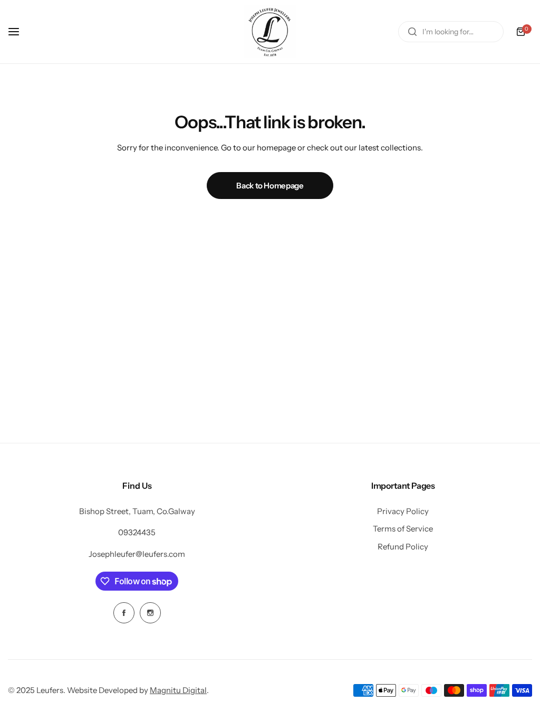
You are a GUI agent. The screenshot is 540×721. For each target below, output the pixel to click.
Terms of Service (403, 529)
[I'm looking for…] (412, 31)
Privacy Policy (403, 511)
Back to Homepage (269, 186)
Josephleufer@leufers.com (137, 554)
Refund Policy (403, 547)
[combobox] (451, 31)
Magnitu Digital (178, 690)
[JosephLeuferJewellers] (270, 31)
